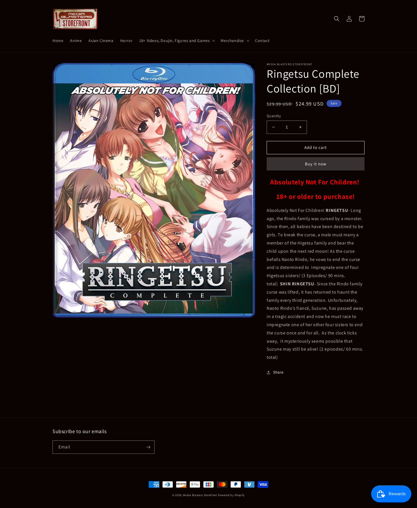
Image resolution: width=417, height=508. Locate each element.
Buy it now (316, 163)
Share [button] (278, 372)
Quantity (274, 115)
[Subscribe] (148, 447)
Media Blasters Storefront (200, 495)
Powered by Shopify (231, 495)
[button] (176, 41)
